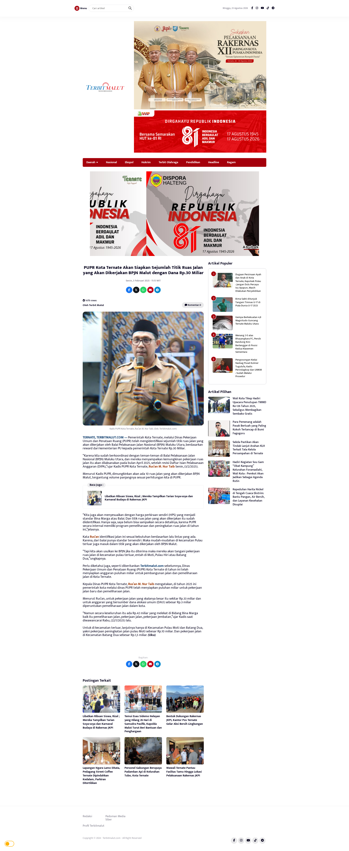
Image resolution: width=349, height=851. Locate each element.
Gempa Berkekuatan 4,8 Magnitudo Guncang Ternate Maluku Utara (248, 320)
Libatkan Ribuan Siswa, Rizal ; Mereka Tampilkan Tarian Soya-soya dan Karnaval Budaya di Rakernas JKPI (149, 498)
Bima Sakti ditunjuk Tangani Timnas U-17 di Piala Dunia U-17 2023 (247, 302)
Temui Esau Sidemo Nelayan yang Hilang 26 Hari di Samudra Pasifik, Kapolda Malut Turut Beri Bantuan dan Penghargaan (143, 724)
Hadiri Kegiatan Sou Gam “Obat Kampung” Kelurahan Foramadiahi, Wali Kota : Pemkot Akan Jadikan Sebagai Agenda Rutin (248, 472)
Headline (213, 162)
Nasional (111, 162)
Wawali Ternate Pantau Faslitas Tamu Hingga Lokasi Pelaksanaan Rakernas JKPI (184, 771)
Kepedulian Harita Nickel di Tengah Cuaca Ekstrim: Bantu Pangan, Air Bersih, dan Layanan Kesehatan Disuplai (249, 497)
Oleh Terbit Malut (93, 305)
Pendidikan (193, 162)
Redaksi (87, 816)
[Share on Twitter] (136, 290)
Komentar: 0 (194, 305)
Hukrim (146, 162)
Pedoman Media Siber (115, 818)
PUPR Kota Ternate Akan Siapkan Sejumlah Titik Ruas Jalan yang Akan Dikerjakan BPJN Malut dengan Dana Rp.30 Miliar (143, 270)
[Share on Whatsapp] (143, 290)
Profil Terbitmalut (93, 825)
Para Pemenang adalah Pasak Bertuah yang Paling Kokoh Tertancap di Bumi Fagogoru (249, 427)
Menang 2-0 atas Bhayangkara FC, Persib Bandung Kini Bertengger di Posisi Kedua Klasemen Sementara (248, 343)
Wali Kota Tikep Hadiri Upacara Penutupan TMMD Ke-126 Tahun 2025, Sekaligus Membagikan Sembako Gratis (249, 406)
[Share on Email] (150, 290)
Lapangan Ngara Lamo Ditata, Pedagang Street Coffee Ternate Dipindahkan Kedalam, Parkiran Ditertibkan (101, 775)
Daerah (90, 162)
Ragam (231, 162)
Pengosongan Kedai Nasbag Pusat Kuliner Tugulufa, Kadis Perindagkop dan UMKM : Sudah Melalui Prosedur (248, 368)
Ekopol (129, 162)
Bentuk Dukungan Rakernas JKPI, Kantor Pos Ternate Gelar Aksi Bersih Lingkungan (184, 720)
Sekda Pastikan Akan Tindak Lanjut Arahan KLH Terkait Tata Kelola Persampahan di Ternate (249, 448)
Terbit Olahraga (168, 162)
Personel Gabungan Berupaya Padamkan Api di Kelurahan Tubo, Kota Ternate (143, 771)
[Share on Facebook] (129, 290)
